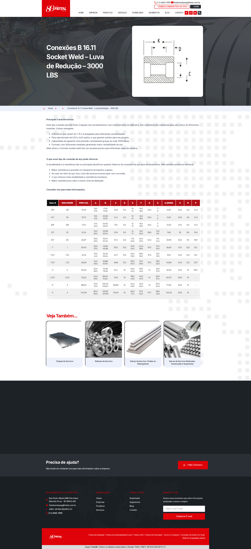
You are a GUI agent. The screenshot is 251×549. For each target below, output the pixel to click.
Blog (167, 12)
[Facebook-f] (186, 13)
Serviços (122, 12)
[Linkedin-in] (195, 13)
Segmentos (154, 12)
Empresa (93, 12)
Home (81, 12)
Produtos (108, 12)
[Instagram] (191, 13)
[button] (199, 13)
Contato (179, 12)
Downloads (137, 12)
